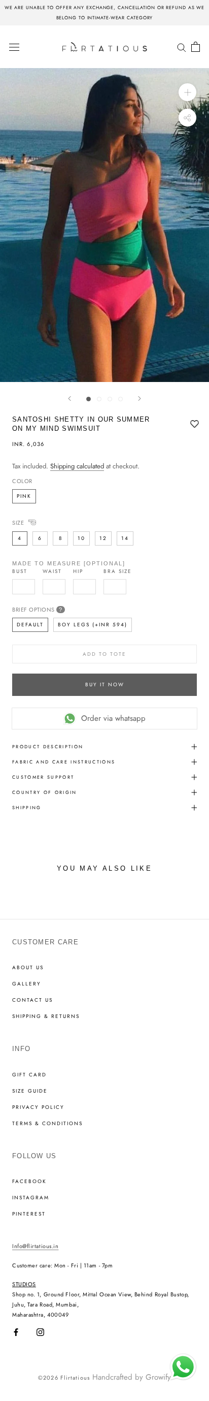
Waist (52, 571)
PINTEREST (29, 1214)
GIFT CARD (29, 1074)
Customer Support (43, 777)
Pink (24, 496)
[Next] (139, 398)
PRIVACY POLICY (38, 1107)
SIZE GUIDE (30, 1091)
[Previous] (69, 398)
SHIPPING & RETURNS (46, 1016)
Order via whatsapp (113, 718)
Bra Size (117, 571)
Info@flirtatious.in (35, 1246)
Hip (78, 571)
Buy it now (104, 684)
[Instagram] (40, 1332)
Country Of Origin (44, 792)
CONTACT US (32, 1000)
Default (30, 624)
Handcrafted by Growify (131, 1377)
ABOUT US (28, 967)
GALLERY (26, 983)
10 (81, 538)
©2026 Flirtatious (64, 1378)
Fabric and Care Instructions (64, 761)
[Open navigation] (14, 47)
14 (125, 538)
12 (103, 538)
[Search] (181, 46)
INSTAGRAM (30, 1197)
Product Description (47, 746)
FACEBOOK (29, 1181)
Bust (19, 571)
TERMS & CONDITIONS (47, 1123)
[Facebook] (16, 1332)
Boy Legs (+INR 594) (92, 624)
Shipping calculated (77, 466)
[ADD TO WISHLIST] (194, 425)
